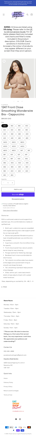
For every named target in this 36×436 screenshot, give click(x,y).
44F (26, 154)
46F (4, 159)
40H (12, 171)
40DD (5, 146)
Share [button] (5, 287)
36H (27, 167)
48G (12, 167)
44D (12, 138)
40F (12, 154)
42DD (14, 146)
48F (12, 159)
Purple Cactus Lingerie (15, 433)
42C (4, 130)
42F (19, 154)
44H (26, 171)
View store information (10, 210)
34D (4, 134)
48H (12, 175)
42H (19, 171)
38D (19, 134)
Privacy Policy (8, 386)
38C (19, 126)
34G (19, 159)
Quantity (4, 179)
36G (26, 159)
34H (19, 167)
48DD (14, 150)
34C (4, 126)
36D (12, 134)
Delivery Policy (8, 382)
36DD (14, 142)
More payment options (18, 199)
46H (4, 175)
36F (29, 150)
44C (12, 130)
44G (27, 163)
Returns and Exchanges (11, 390)
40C (26, 126)
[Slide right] (22, 101)
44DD (22, 146)
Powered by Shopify (26, 433)
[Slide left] (14, 101)
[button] (4, 15)
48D (27, 138)
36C (12, 126)
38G (4, 163)
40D (27, 134)
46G (4, 167)
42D (4, 138)
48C (26, 130)
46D (19, 138)
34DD (5, 142)
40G (12, 163)
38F (4, 154)
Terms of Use (8, 395)
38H (4, 171)
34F (21, 150)
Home (5, 378)
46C (19, 130)
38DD (22, 142)
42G (19, 163)
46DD (5, 150)
